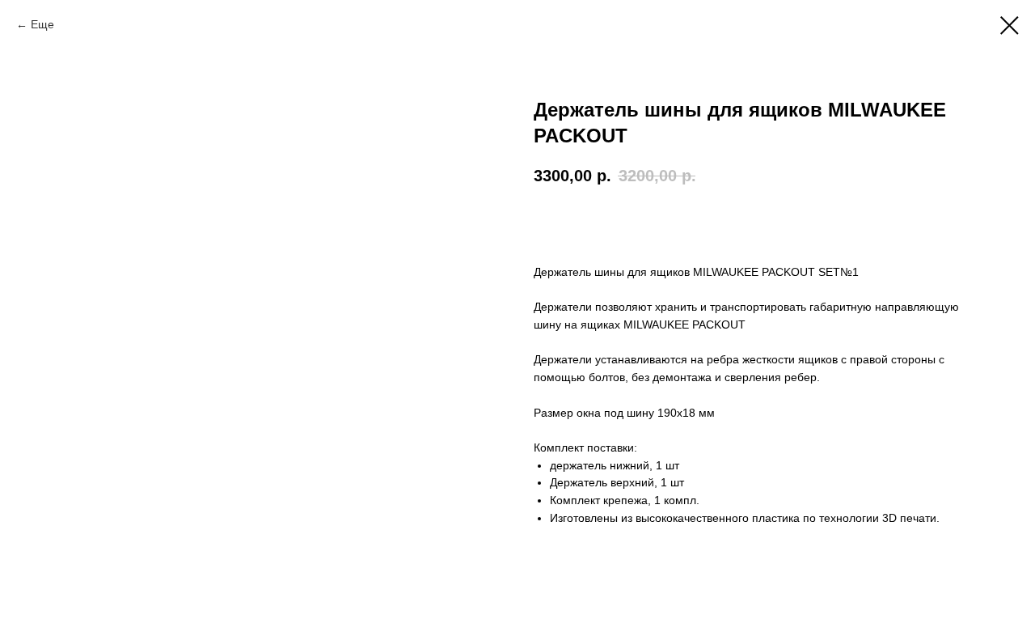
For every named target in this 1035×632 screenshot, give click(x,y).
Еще (42, 24)
